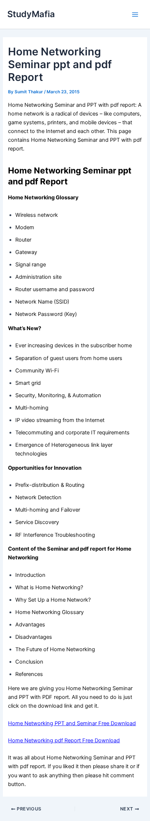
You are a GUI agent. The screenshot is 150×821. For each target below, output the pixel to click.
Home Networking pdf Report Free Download (64, 740)
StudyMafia (31, 14)
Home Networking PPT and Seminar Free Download (72, 723)
